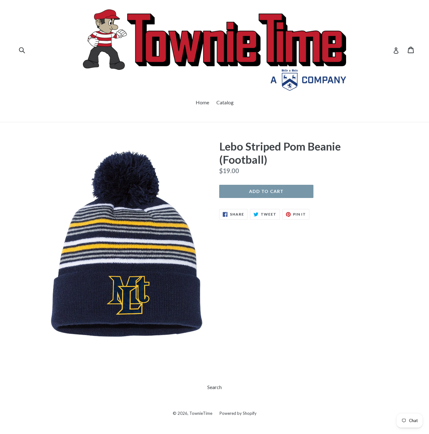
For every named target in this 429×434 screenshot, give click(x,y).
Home (202, 102)
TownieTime (200, 413)
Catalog (225, 102)
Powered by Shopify (238, 413)
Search (214, 387)
